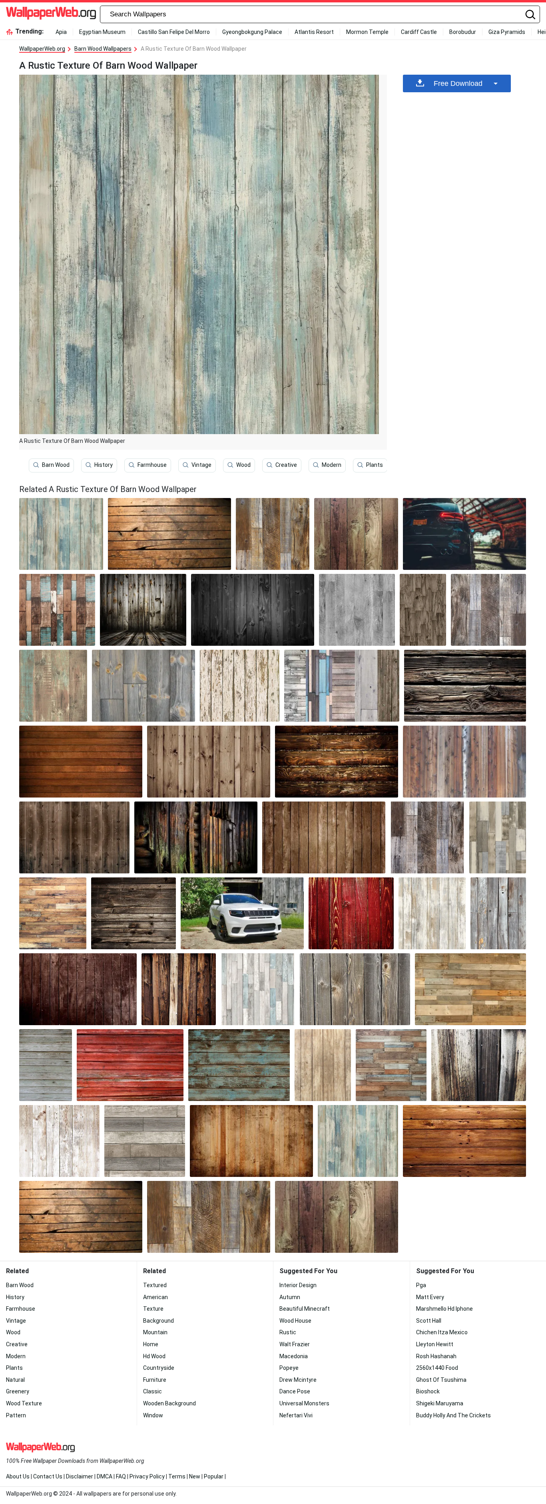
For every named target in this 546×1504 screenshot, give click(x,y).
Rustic (287, 1332)
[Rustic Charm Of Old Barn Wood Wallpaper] (258, 989)
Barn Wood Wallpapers (103, 49)
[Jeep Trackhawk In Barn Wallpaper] (464, 534)
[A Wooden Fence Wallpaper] (355, 989)
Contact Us (47, 1476)
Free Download (458, 83)
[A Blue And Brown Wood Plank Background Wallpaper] (239, 1065)
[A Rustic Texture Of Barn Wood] (61, 534)
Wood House (295, 1320)
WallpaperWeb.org (42, 49)
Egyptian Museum (102, 32)
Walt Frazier (294, 1344)
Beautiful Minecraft (304, 1309)
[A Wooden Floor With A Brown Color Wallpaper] (272, 534)
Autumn (289, 1297)
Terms (176, 1476)
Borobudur (462, 32)
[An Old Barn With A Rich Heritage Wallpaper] (356, 534)
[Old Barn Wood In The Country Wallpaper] (78, 989)
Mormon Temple (367, 32)
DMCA (104, 1476)
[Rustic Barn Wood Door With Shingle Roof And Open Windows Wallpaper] (251, 1141)
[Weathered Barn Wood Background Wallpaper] (133, 913)
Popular (213, 1476)
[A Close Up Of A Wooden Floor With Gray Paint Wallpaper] (143, 686)
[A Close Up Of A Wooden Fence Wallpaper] (498, 913)
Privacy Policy (147, 1476)
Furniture (154, 1380)
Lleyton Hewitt (434, 1344)
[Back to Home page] (51, 14)
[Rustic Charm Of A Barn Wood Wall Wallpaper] (80, 762)
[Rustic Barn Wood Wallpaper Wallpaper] (169, 534)
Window (153, 1415)
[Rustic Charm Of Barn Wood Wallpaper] (488, 610)
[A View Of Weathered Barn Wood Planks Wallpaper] (464, 762)
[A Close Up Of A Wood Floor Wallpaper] (423, 610)
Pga (421, 1285)
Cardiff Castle (419, 32)
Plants (374, 465)
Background (158, 1320)
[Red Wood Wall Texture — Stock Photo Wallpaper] (130, 1065)
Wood (243, 465)
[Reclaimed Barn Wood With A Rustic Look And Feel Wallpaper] (323, 1065)
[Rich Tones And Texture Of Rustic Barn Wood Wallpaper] (357, 610)
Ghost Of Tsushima (441, 1380)
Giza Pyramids (506, 32)
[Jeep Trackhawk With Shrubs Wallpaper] (242, 913)
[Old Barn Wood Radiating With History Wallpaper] (341, 686)
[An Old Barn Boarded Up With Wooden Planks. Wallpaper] (45, 1065)
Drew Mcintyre (298, 1380)
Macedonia (293, 1356)
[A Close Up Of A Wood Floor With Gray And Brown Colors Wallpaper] (427, 837)
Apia (61, 32)
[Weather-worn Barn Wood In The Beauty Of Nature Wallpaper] (465, 686)
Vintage (201, 465)
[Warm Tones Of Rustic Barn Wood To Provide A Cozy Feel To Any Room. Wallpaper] (53, 686)
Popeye (289, 1368)
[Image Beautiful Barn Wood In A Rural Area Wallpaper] (59, 1141)
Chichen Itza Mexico (442, 1332)
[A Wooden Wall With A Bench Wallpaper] (208, 762)
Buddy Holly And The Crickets (453, 1415)
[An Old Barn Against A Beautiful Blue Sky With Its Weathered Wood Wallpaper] (239, 686)
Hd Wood (154, 1356)
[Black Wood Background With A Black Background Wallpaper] (252, 610)
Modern (331, 465)
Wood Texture (24, 1403)
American (155, 1297)
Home (150, 1344)
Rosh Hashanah (436, 1356)
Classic (152, 1391)
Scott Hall (428, 1320)
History (103, 465)
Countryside (158, 1368)
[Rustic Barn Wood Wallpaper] (74, 837)
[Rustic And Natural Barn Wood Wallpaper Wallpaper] (464, 1141)
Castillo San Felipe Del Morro (174, 32)
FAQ (121, 1476)
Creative (286, 465)
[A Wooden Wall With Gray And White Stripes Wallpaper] (144, 1141)
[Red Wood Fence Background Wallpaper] (351, 913)
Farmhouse (152, 465)
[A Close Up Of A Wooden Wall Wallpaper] (195, 837)
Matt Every (430, 1297)
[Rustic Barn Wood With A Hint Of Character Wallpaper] (470, 989)
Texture (153, 1309)
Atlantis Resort (314, 32)
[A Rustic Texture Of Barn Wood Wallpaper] (358, 1141)
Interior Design (298, 1285)
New (194, 1476)
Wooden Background (169, 1403)
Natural (15, 1380)
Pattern (16, 1415)
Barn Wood (56, 465)
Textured (155, 1285)
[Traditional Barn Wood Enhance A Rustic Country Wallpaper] (52, 913)
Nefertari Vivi (296, 1415)
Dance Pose (294, 1391)
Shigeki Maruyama (439, 1403)
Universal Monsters (304, 1403)
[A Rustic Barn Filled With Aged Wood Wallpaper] (323, 837)
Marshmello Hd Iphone (444, 1309)
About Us (18, 1476)
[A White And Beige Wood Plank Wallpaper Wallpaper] (432, 913)
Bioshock (428, 1391)
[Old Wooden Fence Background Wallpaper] (178, 989)
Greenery (17, 1391)
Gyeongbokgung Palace (252, 32)
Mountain (155, 1332)
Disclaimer (79, 1476)
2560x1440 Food (437, 1368)
